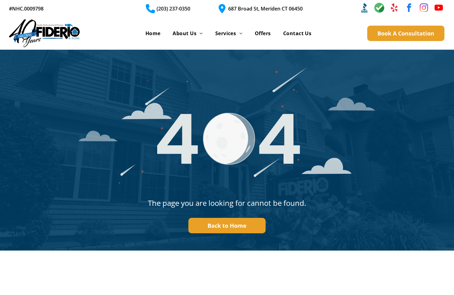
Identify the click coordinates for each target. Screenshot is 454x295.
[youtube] (438, 8)
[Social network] (364, 8)
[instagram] (424, 8)
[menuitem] (153, 33)
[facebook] (409, 8)
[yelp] (394, 8)
